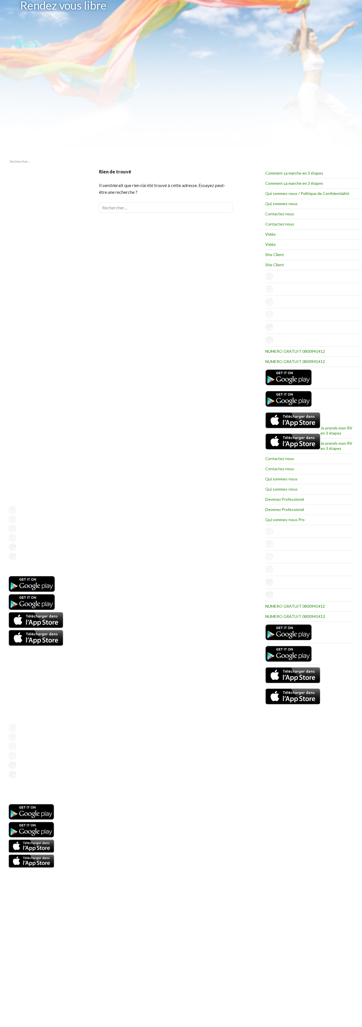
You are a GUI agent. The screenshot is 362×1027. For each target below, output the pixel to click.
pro (11, 349)
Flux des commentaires (26, 398)
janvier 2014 (17, 313)
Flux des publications (24, 391)
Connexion (16, 385)
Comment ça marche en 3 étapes (294, 173)
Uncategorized (19, 356)
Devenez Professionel (284, 499)
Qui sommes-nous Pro (285, 519)
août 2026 (16, 306)
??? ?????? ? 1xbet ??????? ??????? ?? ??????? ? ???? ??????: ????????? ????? (31, 203)
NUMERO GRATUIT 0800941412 (295, 351)
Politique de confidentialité (28, 502)
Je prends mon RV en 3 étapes (336, 430)
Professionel (18, 488)
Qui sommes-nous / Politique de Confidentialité (307, 193)
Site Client (274, 254)
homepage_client (21, 342)
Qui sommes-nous (281, 203)
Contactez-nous (279, 213)
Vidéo (270, 234)
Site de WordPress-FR (25, 405)
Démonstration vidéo (24, 699)
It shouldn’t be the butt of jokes (31, 191)
